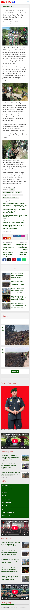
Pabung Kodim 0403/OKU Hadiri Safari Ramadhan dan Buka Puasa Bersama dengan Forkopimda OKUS (13, 226)
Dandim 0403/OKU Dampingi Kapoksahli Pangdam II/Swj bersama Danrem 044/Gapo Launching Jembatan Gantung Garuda (14, 205)
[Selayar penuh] (27, 447)
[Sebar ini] (4, 259)
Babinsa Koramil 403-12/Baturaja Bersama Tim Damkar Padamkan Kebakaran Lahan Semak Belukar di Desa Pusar (18, 307)
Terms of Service (23, 607)
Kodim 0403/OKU (17, 195)
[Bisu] (24, 447)
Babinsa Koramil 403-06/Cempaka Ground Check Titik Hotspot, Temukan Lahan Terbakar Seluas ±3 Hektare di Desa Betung (19, 284)
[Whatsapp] (24, 259)
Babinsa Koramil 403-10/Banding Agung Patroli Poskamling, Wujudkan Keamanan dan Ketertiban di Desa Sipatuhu (18, 299)
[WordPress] (19, 236)
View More (15, 371)
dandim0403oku (6, 502)
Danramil (18, 192)
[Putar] (3, 447)
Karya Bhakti (7, 195)
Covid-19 (4, 506)
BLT (3, 509)
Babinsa (12, 189)
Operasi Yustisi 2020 (8, 512)
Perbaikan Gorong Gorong (10, 197)
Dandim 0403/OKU (8, 192)
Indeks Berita (14, 607)
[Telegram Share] (19, 259)
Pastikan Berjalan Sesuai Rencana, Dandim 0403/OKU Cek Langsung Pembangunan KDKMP (14, 216)
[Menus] (28, 2)
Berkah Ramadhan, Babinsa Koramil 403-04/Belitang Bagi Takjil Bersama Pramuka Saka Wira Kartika (14, 210)
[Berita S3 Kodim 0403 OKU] (8, 2)
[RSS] (9, 238)
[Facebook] (15, 236)
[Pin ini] (14, 259)
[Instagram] (23, 236)
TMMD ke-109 (6, 516)
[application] (15, 441)
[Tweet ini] (9, 259)
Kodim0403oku (6, 499)
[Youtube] (5, 238)
